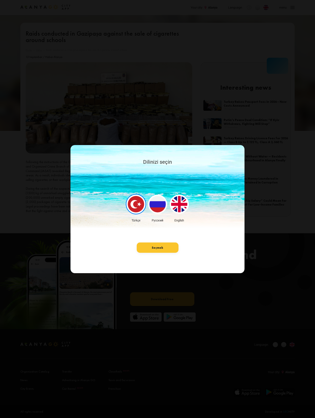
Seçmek (157, 248)
